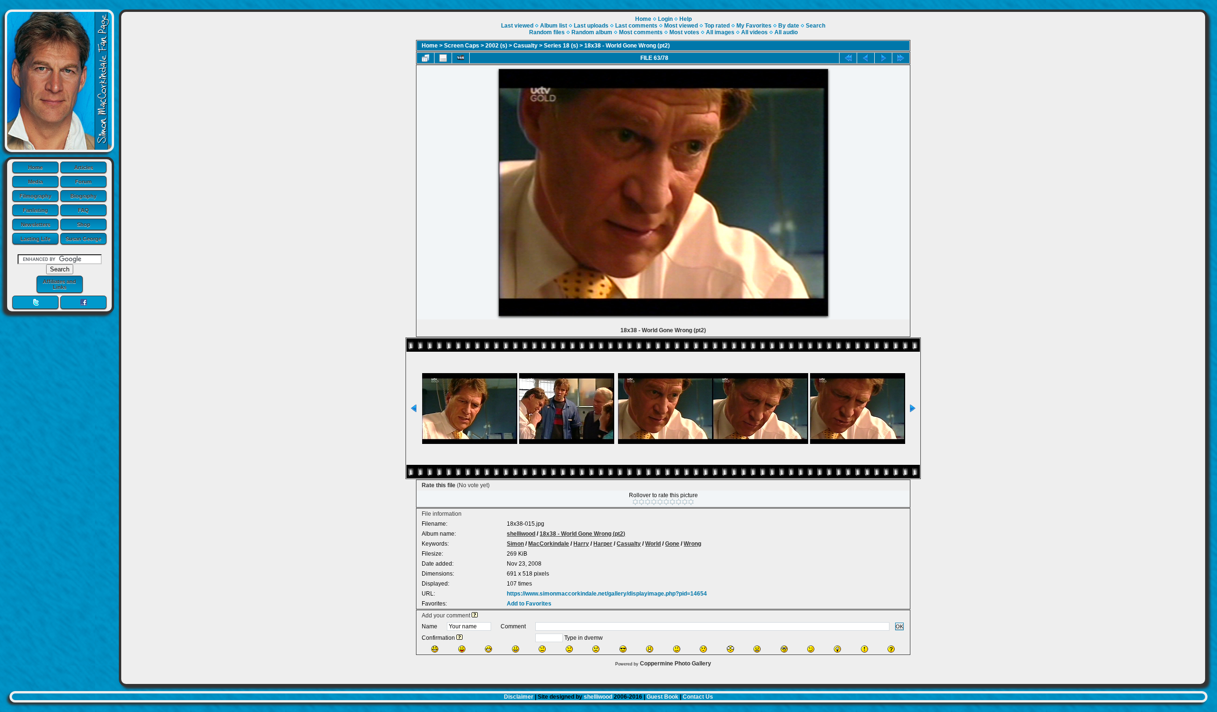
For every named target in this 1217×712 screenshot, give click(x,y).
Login (665, 19)
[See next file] (883, 58)
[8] (679, 502)
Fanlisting (35, 210)
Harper (602, 543)
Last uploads (591, 25)
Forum (83, 181)
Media (35, 181)
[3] (648, 502)
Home (35, 167)
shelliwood (521, 533)
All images (720, 32)
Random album (591, 32)
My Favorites (754, 25)
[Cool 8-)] (623, 649)
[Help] (475, 615)
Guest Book (662, 696)
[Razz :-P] (461, 649)
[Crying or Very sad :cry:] (595, 649)
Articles (83, 167)
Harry (581, 543)
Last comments (636, 25)
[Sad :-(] (569, 649)
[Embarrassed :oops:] (703, 649)
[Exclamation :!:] (864, 649)
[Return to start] (848, 58)
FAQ (83, 210)
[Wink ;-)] (810, 649)
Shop (83, 224)
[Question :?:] (891, 649)
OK (899, 626)
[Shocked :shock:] (730, 649)
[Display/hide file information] (443, 58)
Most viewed (681, 25)
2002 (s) (496, 45)
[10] (691, 502)
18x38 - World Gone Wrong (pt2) (627, 45)
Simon (515, 543)
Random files (547, 32)
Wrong (692, 543)
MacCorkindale (548, 543)
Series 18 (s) (561, 45)
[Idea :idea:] (837, 649)
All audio (786, 32)
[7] (672, 502)
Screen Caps (461, 45)
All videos (754, 32)
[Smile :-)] (515, 649)
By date (788, 25)
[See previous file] (865, 58)
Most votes (684, 32)
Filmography (35, 196)
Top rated (717, 25)
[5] (660, 502)
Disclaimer (518, 696)
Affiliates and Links (59, 284)
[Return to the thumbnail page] (425, 58)
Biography (83, 196)
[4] (654, 502)
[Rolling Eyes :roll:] (784, 649)
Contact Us (698, 696)
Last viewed (517, 25)
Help (685, 19)
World (653, 543)
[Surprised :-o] (649, 649)
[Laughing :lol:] (434, 649)
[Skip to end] (900, 58)
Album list (553, 25)
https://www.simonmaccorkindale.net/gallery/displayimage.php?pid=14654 (607, 593)
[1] (635, 502)
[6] (666, 502)
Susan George (83, 238)
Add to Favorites (529, 603)
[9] (685, 502)
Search (815, 25)
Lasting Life (35, 238)
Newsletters (35, 224)
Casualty (525, 45)
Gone (672, 543)
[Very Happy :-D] (488, 649)
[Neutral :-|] (542, 649)
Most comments (641, 32)
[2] (641, 502)
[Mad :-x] (757, 649)
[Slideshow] (460, 58)
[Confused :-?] (676, 649)
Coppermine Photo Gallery (675, 663)
